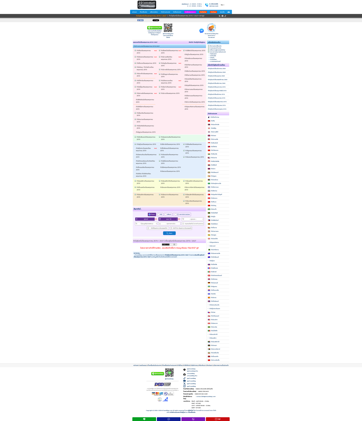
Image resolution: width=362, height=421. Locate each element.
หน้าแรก (134, 12)
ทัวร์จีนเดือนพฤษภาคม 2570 (144, 51)
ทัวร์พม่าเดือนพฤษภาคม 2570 (168, 88)
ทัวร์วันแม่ (213, 12)
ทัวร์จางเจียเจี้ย (215, 360)
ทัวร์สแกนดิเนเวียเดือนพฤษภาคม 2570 (146, 155)
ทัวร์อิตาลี (213, 272)
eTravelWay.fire (192, 376)
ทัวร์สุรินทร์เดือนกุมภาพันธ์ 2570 (217, 91)
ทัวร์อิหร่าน (214, 191)
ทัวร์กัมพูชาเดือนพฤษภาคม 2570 (169, 75)
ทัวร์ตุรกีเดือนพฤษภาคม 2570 (194, 85)
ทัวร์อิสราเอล (215, 187)
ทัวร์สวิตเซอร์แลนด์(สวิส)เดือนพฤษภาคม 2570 (145, 162)
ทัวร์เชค (213, 312)
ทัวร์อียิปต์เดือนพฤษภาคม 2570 (195, 50)
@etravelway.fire (168, 33)
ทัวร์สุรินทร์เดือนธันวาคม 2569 (216, 83)
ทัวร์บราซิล (214, 327)
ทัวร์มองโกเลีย (215, 124)
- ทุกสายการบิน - (171, 223)
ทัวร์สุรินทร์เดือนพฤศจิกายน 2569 (217, 80)
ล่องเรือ (222, 12)
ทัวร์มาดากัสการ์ (215, 349)
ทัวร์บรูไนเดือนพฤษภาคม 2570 (169, 64)
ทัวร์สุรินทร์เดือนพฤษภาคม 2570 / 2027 (151, 16)
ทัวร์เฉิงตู (213, 205)
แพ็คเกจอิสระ (154, 12)
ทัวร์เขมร (213, 136)
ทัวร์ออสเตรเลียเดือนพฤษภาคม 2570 (171, 138)
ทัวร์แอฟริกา (212, 338)
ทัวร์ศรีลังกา (214, 224)
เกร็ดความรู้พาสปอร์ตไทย (217, 50)
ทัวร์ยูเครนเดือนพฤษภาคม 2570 (193, 151)
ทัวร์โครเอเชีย (215, 290)
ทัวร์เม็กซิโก (214, 331)
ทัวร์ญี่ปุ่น (213, 128)
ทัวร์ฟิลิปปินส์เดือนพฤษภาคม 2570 (145, 100)
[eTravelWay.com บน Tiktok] (225, 16)
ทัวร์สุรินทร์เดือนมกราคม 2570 (216, 87)
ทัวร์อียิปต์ (214, 165)
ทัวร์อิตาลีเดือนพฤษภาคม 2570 (170, 144)
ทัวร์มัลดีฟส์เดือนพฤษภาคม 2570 (145, 127)
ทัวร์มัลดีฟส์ (214, 213)
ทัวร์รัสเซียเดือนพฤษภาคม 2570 (193, 145)
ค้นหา (170, 233)
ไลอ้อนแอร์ (213, 54)
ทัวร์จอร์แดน (214, 180)
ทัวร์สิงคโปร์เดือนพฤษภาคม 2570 (170, 51)
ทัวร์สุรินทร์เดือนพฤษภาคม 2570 (217, 102)
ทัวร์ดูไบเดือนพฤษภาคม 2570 (194, 54)
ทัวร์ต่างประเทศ (165, 12)
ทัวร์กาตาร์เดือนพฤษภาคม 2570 (195, 102)
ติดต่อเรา (209, 365)
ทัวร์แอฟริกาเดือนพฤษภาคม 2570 (146, 182)
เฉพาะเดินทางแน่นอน (184, 214)
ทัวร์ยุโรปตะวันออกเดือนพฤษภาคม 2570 (143, 149)
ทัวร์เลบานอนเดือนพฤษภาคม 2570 (194, 90)
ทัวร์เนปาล (214, 158)
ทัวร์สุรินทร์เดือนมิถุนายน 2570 (217, 105)
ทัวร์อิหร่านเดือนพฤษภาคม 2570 (195, 71)
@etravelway (169, 379)
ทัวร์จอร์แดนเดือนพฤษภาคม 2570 (193, 59)
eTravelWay (191, 373)
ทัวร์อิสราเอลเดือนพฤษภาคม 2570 (194, 96)
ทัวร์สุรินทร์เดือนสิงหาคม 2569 (217, 68)
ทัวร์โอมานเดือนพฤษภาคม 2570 (195, 75)
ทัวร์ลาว (213, 169)
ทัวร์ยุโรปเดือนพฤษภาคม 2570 (146, 144)
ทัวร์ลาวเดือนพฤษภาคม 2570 (170, 93)
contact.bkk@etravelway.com (206, 396)
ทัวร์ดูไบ (213, 217)
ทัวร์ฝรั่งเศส (214, 268)
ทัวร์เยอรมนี (214, 283)
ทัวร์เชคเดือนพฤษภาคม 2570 (194, 157)
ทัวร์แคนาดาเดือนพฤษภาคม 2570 (170, 195)
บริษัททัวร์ (190, 410)
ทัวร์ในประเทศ (177, 12)
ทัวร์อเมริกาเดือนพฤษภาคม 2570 (145, 195)
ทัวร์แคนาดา (214, 323)
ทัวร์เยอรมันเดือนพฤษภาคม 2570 (170, 155)
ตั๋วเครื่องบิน (143, 12)
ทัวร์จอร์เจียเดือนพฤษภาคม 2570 (193, 80)
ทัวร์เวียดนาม (214, 150)
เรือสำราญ (194, 365)
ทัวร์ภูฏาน (213, 176)
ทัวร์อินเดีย (214, 154)
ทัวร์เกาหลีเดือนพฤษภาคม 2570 (145, 94)
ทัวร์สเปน (213, 297)
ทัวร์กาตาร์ (212, 246)
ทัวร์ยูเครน (214, 286)
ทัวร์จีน (213, 121)
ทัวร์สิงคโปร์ (214, 143)
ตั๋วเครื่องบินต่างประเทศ (169, 365)
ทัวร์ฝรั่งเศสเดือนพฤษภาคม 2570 (169, 162)
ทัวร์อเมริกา (214, 320)
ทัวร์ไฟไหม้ (203, 12)
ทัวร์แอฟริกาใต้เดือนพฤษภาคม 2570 (170, 182)
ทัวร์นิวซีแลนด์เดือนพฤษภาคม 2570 (146, 138)
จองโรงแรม (143, 365)
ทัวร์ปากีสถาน (215, 250)
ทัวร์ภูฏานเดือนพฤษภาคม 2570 (146, 132)
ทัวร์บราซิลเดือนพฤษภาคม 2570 (193, 202)
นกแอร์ (212, 57)
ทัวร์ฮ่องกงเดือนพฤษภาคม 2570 (145, 58)
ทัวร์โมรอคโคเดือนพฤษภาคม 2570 (146, 188)
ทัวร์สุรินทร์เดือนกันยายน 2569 (217, 72)
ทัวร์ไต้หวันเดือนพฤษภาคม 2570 (145, 81)
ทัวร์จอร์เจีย (214, 239)
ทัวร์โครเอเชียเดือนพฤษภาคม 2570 (145, 168)
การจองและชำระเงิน (215, 48)
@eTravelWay (191, 378)
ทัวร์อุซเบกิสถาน (214, 242)
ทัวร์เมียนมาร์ (214, 172)
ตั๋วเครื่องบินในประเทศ (154, 365)
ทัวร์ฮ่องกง (214, 198)
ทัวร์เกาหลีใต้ (214, 132)
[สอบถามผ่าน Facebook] (201, 31)
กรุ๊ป (161, 214)
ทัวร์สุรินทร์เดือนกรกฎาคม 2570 (217, 109)
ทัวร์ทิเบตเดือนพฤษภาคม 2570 (147, 63)
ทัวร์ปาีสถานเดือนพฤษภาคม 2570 (193, 66)
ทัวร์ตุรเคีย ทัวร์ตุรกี (216, 194)
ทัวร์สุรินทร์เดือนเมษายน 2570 (216, 98)
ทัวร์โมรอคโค (214, 356)
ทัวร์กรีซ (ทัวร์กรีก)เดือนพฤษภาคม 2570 (143, 174)
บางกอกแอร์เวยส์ (215, 61)
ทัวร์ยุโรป (212, 261)
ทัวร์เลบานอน (215, 231)
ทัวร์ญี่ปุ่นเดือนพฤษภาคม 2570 (145, 88)
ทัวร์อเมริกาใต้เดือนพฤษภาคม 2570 (194, 195)
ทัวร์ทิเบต (213, 202)
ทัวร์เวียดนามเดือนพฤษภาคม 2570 (167, 81)
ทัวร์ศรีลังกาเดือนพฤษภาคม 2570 (145, 107)
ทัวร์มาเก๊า (214, 209)
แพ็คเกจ (169, 214)
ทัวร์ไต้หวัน (214, 147)
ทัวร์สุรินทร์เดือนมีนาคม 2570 (216, 94)
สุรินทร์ (146, 219)
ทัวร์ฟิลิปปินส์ (215, 220)
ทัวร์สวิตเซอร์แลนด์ (216, 275)
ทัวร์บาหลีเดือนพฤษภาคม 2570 (171, 69)
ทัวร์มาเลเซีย (214, 139)
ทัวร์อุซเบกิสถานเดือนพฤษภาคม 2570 (195, 107)
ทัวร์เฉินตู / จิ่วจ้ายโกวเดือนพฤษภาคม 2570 (145, 68)
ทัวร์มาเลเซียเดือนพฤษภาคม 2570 (166, 58)
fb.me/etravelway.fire (211, 33)
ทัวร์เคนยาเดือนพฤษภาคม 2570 (170, 187)
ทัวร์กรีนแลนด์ (215, 316)
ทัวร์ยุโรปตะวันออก (214, 309)
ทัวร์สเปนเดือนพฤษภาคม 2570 (170, 171)
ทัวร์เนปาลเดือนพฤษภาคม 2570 (145, 120)
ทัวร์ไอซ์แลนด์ (215, 301)
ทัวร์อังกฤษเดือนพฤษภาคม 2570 (170, 167)
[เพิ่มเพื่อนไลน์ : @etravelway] (157, 375)
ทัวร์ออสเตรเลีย (215, 253)
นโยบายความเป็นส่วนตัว (221, 365)
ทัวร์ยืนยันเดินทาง (190, 12)
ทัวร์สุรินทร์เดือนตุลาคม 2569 (216, 76)
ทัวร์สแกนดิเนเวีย (214, 305)
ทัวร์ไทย (180, 365)
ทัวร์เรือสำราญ (215, 117)
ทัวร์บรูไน (213, 235)
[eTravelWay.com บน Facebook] (222, 16)
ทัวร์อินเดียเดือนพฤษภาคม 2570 (145, 114)
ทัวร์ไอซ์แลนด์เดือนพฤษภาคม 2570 (169, 149)
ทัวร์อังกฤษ (214, 279)
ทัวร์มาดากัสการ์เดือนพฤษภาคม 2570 (195, 188)
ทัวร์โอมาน (214, 228)
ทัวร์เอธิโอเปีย (215, 353)
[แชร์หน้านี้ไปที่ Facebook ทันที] (140, 21)
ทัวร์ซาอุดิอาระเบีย (216, 183)
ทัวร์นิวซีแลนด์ (215, 257)
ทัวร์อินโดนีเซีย (215, 161)
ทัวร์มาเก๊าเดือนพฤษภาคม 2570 (145, 74)
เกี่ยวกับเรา (202, 365)
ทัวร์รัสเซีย (214, 264)
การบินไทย (213, 59)
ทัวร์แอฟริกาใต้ (215, 342)
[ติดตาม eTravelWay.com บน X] (219, 16)
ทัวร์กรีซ (213, 294)
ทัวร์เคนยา (214, 345)
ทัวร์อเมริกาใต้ (213, 334)
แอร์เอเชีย (213, 56)
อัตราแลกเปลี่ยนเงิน (215, 46)
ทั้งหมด (153, 214)
